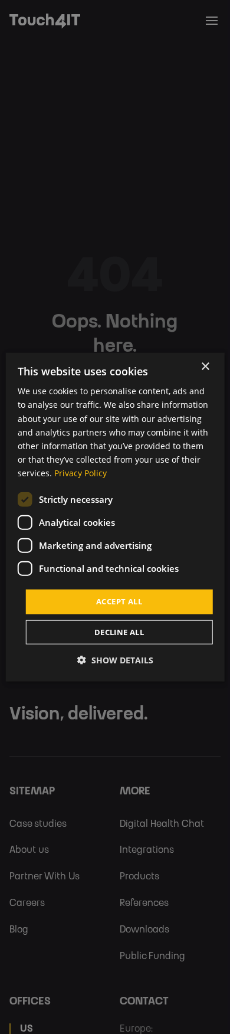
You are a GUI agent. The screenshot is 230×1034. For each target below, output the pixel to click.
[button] (115, 659)
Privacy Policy (80, 473)
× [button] (205, 366)
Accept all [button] (119, 601)
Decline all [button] (119, 631)
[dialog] (115, 517)
